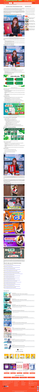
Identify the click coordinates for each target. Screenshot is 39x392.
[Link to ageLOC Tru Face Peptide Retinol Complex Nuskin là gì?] (8, 340)
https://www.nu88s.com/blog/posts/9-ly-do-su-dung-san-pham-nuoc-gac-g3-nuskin (12, 265)
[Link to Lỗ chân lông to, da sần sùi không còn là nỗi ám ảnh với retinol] (8, 323)
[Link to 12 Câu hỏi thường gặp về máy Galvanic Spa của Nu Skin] (8, 335)
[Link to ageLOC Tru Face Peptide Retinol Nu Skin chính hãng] (8, 346)
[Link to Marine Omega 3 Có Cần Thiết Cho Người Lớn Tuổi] (27, 24)
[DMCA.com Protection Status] (5, 388)
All (6, 4)
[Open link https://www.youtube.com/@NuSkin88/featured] (3, 386)
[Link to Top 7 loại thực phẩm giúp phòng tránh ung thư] (27, 21)
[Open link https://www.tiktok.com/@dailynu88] (4, 386)
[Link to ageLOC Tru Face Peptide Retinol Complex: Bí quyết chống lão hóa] (8, 318)
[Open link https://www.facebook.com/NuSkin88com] (6, 386)
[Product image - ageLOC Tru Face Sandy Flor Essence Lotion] (26, 367)
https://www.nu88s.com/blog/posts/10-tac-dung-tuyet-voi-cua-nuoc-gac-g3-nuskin (12, 269)
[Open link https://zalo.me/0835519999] (7, 386)
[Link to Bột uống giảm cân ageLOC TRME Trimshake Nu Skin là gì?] (8, 306)
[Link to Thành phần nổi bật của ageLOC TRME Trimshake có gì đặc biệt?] (8, 295)
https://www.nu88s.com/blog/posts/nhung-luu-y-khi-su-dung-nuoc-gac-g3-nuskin (12, 286)
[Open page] (6, 3)
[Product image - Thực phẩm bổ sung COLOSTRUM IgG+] (7, 367)
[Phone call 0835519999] (38, 385)
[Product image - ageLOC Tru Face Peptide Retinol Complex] (32, 367)
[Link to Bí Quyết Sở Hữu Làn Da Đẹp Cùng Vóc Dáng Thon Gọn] (27, 29)
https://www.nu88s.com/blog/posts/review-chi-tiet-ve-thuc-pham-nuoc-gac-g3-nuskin (12, 271)
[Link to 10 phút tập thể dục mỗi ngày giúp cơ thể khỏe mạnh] (8, 312)
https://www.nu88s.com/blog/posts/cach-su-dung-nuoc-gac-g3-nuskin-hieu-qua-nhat (12, 288)
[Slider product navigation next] (34, 368)
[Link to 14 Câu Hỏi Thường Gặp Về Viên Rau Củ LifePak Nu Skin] (8, 329)
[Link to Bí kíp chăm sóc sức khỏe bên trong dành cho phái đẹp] (27, 26)
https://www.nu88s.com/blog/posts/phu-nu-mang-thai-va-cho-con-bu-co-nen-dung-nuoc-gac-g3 (13, 273)
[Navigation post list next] (22, 349)
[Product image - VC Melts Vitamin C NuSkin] (19, 367)
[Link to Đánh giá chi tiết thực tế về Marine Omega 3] (27, 18)
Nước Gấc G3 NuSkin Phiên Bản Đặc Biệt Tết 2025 (11, 4)
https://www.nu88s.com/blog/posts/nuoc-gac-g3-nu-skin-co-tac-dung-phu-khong (12, 267)
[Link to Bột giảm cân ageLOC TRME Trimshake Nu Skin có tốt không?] (8, 300)
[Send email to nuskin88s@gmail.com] (38, 388)
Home (4, 4)
